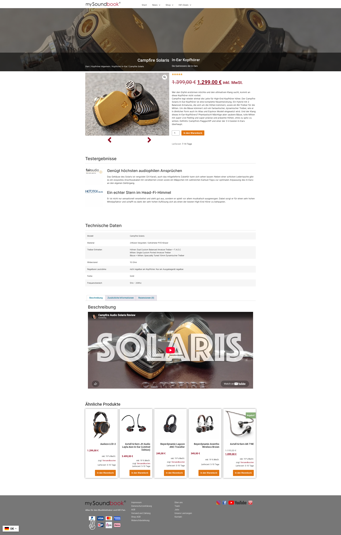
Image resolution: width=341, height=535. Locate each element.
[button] (164, 77)
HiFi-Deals (183, 5)
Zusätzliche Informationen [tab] (120, 298)
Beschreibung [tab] (96, 298)
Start (144, 5)
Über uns (178, 502)
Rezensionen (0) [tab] (146, 298)
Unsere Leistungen (183, 513)
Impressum (136, 502)
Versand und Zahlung (141, 513)
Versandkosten (109, 460)
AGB (133, 509)
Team (177, 506)
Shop (168, 5)
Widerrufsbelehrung (140, 520)
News (155, 5)
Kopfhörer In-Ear (119, 66)
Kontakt (178, 517)
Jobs (176, 509)
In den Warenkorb (193, 133)
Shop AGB (136, 517)
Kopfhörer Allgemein (100, 66)
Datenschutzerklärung (141, 506)
